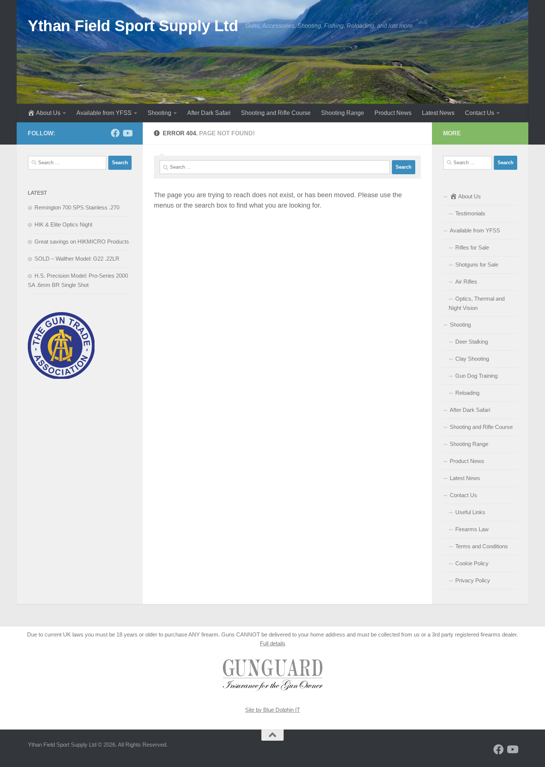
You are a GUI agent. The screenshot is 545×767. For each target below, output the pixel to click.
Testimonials (470, 213)
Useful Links (470, 512)
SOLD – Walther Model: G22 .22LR (76, 258)
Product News (393, 113)
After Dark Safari (209, 113)
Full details (272, 643)
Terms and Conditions (481, 546)
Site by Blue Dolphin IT (272, 710)
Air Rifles (466, 281)
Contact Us (479, 113)
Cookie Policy (472, 563)
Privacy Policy (472, 580)
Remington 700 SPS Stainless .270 (76, 207)
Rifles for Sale (472, 247)
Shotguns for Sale (476, 264)
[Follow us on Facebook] (115, 133)
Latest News (438, 113)
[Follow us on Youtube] (127, 133)
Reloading (467, 393)
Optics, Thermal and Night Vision (477, 303)
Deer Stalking (471, 341)
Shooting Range (342, 113)
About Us (48, 113)
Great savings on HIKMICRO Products (81, 241)
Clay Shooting (472, 359)
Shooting (159, 113)
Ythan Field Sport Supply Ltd (133, 25)
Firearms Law (472, 529)
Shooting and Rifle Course (276, 113)
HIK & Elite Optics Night (63, 224)
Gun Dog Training (476, 376)
